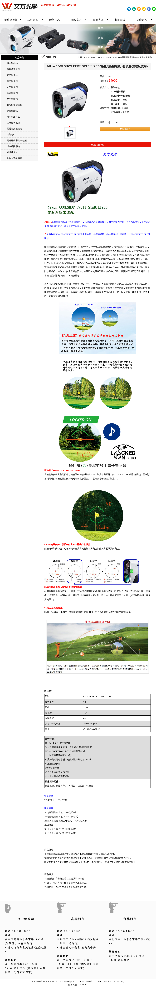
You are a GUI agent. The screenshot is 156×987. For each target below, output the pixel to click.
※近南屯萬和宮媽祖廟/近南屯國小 (26, 949)
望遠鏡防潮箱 (13, 146)
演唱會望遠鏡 (13, 69)
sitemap (121, 981)
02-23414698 (125, 931)
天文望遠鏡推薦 (67, 981)
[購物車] (138, 8)
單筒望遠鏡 (12, 81)
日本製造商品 (13, 116)
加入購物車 (126, 129)
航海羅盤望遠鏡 (14, 105)
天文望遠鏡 (12, 87)
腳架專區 (11, 134)
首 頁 (80, 57)
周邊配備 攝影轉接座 (17, 140)
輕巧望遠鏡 (12, 99)
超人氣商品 (12, 63)
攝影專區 (98, 19)
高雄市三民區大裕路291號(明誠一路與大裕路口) (77, 941)
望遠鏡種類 (11, 19)
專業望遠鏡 (12, 111)
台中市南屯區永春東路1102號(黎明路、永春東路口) (24, 941)
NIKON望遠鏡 (105, 981)
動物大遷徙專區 (14, 158)
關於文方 (76, 19)
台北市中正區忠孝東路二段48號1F (129, 941)
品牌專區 (32, 19)
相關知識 (120, 19)
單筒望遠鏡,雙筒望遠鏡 (42, 981)
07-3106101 (72, 931)
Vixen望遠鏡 (86, 981)
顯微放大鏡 (12, 152)
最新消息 (54, 19)
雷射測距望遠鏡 (14, 128)
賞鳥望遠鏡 (12, 93)
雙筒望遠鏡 (12, 75)
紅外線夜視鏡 (13, 122)
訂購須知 (142, 19)
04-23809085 (21, 931)
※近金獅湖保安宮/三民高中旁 (76, 947)
